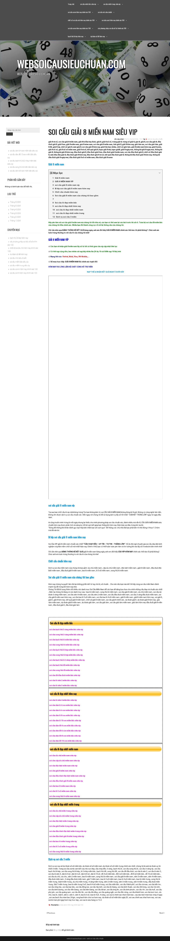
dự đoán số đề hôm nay (97, 36)
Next (161, 913)
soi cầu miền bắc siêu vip (88, 4)
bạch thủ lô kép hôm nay (75, 36)
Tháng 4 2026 (15, 210)
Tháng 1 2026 (15, 221)
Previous (51, 913)
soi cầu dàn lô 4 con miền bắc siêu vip (24, 151)
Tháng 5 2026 (15, 206)
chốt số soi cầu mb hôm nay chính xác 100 (81, 20)
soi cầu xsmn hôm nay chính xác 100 (79, 12)
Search (9, 134)
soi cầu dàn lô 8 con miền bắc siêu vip (24, 171)
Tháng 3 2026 (15, 213)
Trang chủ (71, 4)
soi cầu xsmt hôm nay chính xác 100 (113, 20)
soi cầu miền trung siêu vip (111, 4)
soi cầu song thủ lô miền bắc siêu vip (23, 167)
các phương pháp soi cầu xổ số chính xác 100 (112, 28)
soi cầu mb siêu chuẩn (105, 12)
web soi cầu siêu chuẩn (155, 139)
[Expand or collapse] (159, 173)
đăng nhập (57, 930)
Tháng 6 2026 (15, 202)
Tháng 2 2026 (15, 217)
